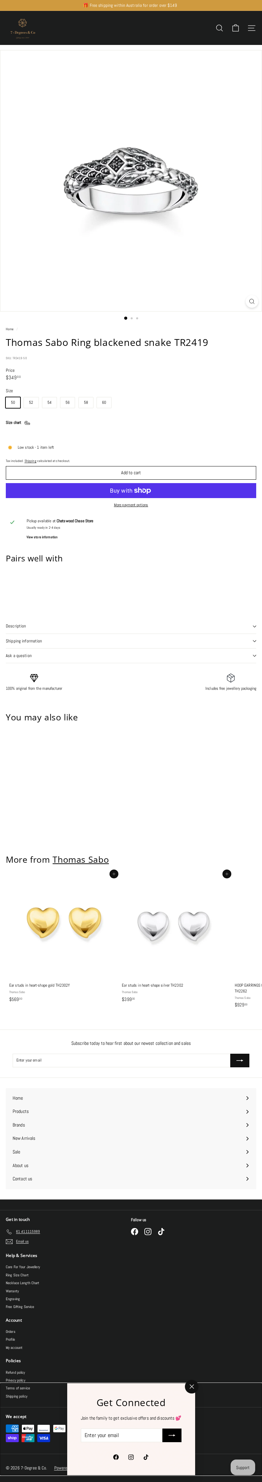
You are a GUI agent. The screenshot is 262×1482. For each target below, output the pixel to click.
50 (13, 402)
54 (49, 402)
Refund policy (15, 1372)
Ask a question (19, 655)
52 (31, 402)
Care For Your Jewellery (23, 1266)
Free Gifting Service (20, 1306)
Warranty (12, 1291)
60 (104, 402)
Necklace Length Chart (23, 1282)
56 (68, 402)
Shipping (31, 461)
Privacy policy (15, 1380)
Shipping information (24, 641)
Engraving (13, 1298)
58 (86, 402)
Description (16, 626)
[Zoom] (252, 301)
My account (14, 1347)
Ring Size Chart (17, 1275)
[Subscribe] (171, 1435)
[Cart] (236, 28)
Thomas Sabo (81, 859)
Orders (10, 1331)
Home (10, 329)
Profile (10, 1339)
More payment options (131, 505)
